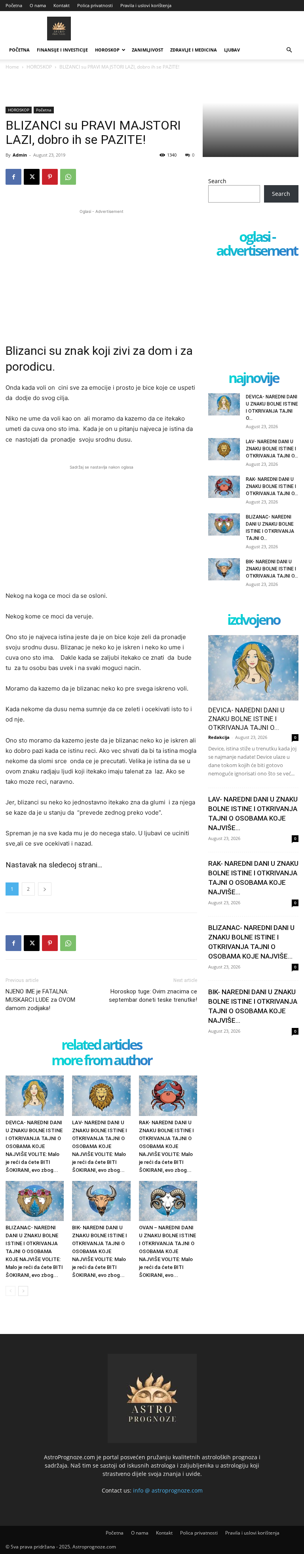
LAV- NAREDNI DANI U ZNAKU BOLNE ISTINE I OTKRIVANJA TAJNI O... (272, 449)
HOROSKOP (107, 50)
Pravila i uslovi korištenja (145, 5)
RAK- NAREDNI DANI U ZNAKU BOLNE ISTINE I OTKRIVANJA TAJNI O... (272, 486)
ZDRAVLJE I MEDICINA (193, 50)
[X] (32, 177)
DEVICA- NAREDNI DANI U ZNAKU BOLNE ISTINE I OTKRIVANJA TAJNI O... (246, 718)
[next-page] (23, 1291)
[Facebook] (13, 177)
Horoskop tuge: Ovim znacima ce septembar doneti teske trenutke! (153, 995)
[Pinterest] (50, 177)
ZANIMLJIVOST (147, 50)
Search (217, 181)
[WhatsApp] (68, 177)
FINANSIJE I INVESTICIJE (62, 50)
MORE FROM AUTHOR (101, 1060)
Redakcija (219, 737)
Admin (20, 155)
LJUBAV (232, 50)
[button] (288, 50)
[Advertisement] (101, 271)
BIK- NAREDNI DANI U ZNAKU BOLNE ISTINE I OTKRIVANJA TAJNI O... (272, 569)
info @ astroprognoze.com (168, 1490)
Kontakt (61, 5)
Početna (14, 5)
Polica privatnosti (95, 5)
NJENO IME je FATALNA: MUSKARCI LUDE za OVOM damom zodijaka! (40, 1000)
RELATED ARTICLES (101, 1045)
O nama (38, 5)
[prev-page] (10, 1291)
